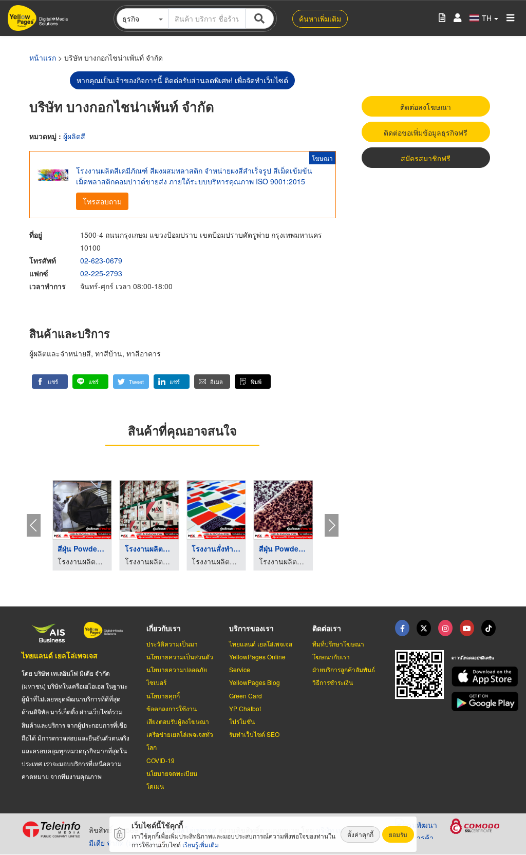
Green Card (245, 695)
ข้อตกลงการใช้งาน (171, 708)
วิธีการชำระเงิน (332, 682)
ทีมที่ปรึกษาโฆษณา (338, 643)
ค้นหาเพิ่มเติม (320, 18)
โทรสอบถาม (102, 201)
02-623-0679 (101, 260)
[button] (50, 381)
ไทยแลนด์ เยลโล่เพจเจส (60, 655)
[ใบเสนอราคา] (442, 18)
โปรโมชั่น (242, 721)
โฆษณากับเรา (331, 656)
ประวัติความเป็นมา (172, 643)
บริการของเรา (251, 628)
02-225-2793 (101, 273)
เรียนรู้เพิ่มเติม (200, 844)
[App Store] (478, 677)
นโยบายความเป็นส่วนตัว (179, 656)
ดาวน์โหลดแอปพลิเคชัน (473, 657)
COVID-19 (160, 760)
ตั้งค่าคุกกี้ (360, 834)
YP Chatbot (245, 708)
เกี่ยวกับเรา (163, 628)
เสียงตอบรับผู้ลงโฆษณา (177, 721)
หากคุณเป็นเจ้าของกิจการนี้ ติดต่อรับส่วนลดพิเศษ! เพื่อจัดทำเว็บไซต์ (182, 80)
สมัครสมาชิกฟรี (425, 158)
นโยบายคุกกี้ (163, 695)
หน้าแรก (42, 57)
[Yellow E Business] (402, 628)
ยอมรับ (398, 834)
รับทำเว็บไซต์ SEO (254, 734)
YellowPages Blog (254, 682)
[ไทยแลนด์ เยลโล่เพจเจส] (424, 628)
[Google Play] (478, 702)
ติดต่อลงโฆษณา (425, 107)
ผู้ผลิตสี (74, 136)
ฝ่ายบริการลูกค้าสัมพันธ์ (343, 669)
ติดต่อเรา (326, 628)
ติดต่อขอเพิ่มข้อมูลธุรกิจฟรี (425, 132)
